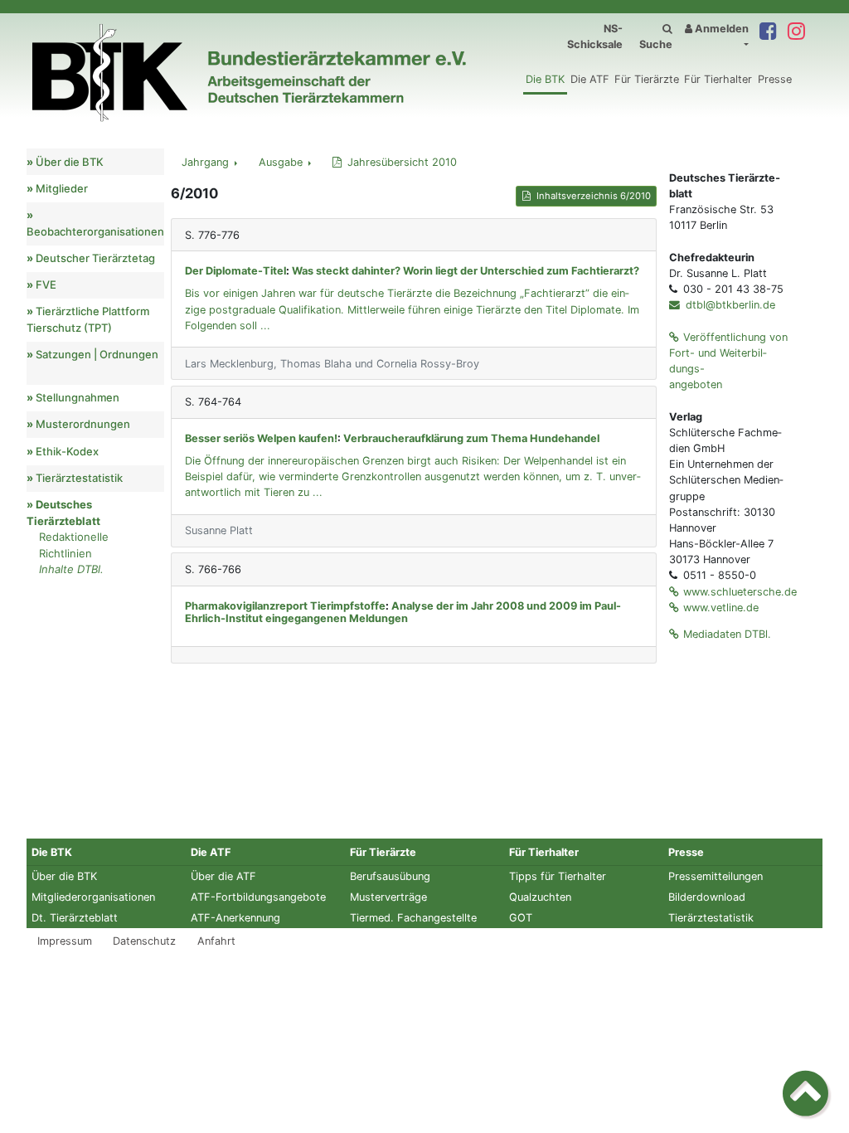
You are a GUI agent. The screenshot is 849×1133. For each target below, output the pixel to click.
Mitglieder (62, 188)
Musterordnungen (83, 423)
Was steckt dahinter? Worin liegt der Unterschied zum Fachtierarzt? (465, 271)
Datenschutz (144, 941)
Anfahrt (216, 941)
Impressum (64, 941)
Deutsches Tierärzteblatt (63, 513)
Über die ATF (223, 876)
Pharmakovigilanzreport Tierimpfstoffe (285, 606)
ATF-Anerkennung (235, 918)
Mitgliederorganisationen (93, 897)
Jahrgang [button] (207, 162)
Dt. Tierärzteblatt (75, 918)
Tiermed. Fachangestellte (413, 918)
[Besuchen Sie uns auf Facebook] (768, 32)
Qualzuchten (540, 897)
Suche (655, 44)
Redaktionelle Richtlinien (74, 545)
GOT (520, 918)
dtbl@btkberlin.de (728, 305)
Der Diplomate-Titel (235, 271)
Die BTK (545, 79)
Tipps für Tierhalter (557, 876)
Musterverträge (388, 897)
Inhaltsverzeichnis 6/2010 (593, 196)
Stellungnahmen (77, 397)
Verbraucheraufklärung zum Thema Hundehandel (471, 438)
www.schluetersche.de (740, 592)
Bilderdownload (706, 897)
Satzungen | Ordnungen (97, 354)
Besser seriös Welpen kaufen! (261, 438)
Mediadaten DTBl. (727, 634)
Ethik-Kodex (67, 451)
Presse (775, 79)
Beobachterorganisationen (95, 231)
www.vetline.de (721, 607)
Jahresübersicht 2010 (402, 162)
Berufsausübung (390, 876)
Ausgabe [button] (282, 162)
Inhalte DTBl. (71, 569)
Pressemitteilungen (715, 876)
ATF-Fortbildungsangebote (258, 897)
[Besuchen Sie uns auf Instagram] (796, 32)
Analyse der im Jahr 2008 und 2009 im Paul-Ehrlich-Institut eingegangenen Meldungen (403, 612)
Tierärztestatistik (79, 477)
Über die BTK (70, 161)
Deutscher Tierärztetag (95, 258)
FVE (46, 284)
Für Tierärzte (646, 79)
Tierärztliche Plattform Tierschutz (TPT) (88, 319)
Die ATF (589, 79)
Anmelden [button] (720, 28)
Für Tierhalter (718, 79)
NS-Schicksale (595, 36)
